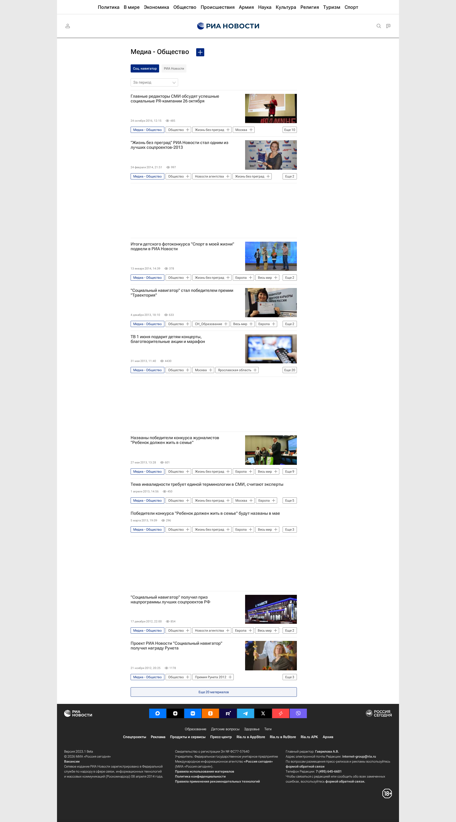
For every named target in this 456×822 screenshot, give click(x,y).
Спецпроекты (134, 737)
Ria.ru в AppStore (251, 737)
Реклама (158, 737)
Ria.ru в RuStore (283, 737)
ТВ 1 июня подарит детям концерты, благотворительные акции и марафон (168, 339)
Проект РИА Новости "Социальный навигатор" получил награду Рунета (176, 645)
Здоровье (252, 729)
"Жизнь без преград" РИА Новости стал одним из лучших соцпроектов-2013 (179, 145)
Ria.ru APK (309, 737)
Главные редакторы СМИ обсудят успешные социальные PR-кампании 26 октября (175, 98)
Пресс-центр (221, 737)
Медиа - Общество (160, 52)
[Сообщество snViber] (298, 713)
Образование (195, 729)
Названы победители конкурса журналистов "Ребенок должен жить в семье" (175, 440)
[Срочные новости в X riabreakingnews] (280, 713)
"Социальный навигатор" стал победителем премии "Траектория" (182, 293)
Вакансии (72, 761)
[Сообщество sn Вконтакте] (192, 713)
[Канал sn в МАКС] (157, 713)
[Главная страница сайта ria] (228, 26)
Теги (267, 729)
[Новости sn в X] (263, 713)
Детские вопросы (225, 729)
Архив (328, 737)
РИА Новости (174, 68)
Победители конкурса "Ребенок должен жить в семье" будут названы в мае (205, 513)
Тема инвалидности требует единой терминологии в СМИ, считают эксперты (207, 484)
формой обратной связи (305, 766)
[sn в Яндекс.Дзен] (175, 713)
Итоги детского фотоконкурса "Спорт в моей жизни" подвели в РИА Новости (182, 246)
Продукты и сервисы (187, 737)
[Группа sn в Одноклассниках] (210, 713)
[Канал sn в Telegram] (245, 713)
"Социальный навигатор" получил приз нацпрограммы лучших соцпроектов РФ (170, 599)
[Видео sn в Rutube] (228, 713)
